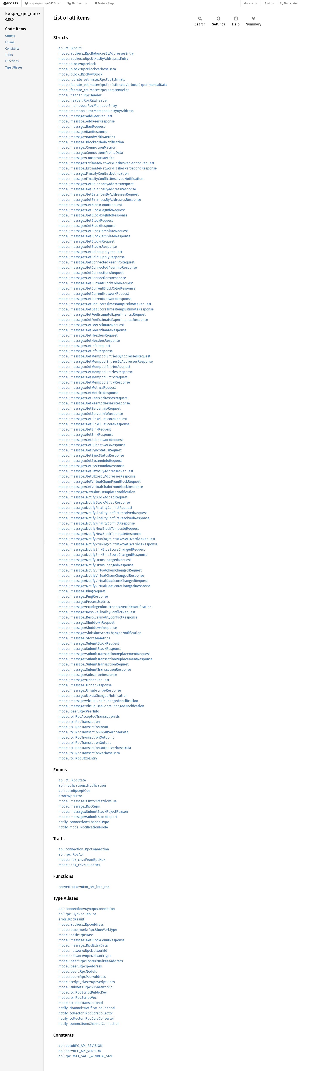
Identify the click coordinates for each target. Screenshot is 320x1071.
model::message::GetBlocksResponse (88, 247)
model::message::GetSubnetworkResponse (92, 445)
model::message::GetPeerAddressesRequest (93, 398)
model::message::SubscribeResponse (88, 675)
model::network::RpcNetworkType (85, 956)
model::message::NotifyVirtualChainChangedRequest (100, 570)
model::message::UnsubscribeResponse (90, 690)
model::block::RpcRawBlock (80, 74)
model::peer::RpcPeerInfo (79, 711)
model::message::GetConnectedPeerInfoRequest (97, 262)
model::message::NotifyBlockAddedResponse (94, 502)
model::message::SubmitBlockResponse (90, 649)
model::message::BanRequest (82, 126)
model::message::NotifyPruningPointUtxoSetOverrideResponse (108, 544)
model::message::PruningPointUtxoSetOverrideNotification (105, 607)
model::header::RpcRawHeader (83, 100)
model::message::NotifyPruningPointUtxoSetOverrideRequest (107, 539)
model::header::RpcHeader (80, 95)
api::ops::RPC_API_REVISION (81, 1046)
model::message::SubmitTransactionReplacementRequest (104, 654)
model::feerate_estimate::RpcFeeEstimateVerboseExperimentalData (113, 85)
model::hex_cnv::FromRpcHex (82, 860)
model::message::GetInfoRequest (84, 346)
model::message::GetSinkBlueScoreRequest (93, 419)
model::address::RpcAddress (81, 924)
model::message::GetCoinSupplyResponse (92, 257)
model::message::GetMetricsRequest (87, 387)
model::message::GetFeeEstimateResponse (92, 330)
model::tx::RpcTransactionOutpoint (86, 737)
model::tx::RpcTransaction (79, 722)
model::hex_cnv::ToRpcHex (80, 865)
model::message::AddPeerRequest (85, 116)
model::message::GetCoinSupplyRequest (90, 252)
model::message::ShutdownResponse (88, 628)
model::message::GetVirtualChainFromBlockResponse (101, 487)
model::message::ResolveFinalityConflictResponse (98, 617)
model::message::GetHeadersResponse (89, 341)
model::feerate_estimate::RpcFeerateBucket (94, 90)
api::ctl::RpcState (72, 780)
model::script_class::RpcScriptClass (87, 982)
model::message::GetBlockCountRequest (90, 205)
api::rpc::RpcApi (71, 854)
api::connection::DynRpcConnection (87, 909)
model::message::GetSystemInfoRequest (90, 461)
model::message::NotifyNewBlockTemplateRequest (99, 528)
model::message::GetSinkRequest (85, 429)
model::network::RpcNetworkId (83, 951)
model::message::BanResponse (83, 132)
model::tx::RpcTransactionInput (83, 727)
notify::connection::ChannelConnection (89, 1024)
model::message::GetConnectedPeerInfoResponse (98, 267)
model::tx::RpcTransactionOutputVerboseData (95, 748)
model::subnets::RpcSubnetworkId (86, 987)
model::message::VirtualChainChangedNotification (98, 701)
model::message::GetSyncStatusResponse (91, 455)
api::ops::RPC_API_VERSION (80, 1051)
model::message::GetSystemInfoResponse (91, 466)
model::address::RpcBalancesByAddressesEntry (96, 53)
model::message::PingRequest (82, 591)
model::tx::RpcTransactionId (81, 1003)
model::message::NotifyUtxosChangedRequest (95, 560)
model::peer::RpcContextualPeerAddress (91, 961)
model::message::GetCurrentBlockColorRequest (96, 283)
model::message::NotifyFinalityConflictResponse (97, 523)
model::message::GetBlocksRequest (87, 241)
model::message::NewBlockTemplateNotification (97, 492)
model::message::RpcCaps (79, 806)
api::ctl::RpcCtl (70, 48)
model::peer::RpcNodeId (78, 971)
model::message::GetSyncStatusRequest (90, 450)
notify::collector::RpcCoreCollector (86, 1013)
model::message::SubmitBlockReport (88, 817)
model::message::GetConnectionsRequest (91, 273)
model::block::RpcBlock (77, 64)
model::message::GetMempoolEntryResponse (94, 382)
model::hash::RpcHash (76, 935)
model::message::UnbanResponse (85, 685)
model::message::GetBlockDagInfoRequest (92, 210)
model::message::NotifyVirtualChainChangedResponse (101, 575)
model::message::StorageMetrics (84, 638)
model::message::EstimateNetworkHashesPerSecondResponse (108, 168)
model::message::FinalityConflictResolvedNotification (101, 179)
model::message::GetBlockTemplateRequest (93, 231)
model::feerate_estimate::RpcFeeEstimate (92, 79)
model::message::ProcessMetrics (84, 602)
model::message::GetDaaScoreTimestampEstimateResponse (106, 309)
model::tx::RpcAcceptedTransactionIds (89, 716)
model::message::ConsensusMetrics (86, 158)
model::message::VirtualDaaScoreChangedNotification (101, 706)
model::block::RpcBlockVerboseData (87, 69)
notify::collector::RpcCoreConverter (86, 1018)
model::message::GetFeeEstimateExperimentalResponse (103, 320)
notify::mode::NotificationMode (83, 827)
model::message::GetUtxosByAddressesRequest (96, 471)
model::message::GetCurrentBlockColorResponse (97, 288)
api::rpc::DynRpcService (77, 914)
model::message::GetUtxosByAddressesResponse (97, 476)
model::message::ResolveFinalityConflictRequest (97, 612)
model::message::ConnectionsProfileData (91, 153)
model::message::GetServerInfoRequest (90, 408)
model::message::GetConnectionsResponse (92, 278)
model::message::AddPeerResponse (87, 121)
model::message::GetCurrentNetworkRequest (94, 294)
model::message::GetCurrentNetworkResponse (95, 299)
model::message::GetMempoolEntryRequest (93, 377)
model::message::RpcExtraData (83, 945)
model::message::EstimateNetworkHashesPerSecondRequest (106, 163)
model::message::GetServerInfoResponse (91, 414)
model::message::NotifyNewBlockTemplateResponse (100, 534)
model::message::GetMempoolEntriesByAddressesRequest (104, 356)
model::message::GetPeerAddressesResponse (94, 403)
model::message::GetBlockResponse (87, 226)
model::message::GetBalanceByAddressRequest (96, 184)
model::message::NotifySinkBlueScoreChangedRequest (102, 549)
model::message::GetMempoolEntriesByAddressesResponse (106, 361)
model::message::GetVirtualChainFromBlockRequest (100, 481)
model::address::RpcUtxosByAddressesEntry (93, 59)
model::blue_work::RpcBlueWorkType (88, 930)
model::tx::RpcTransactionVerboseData (89, 753)
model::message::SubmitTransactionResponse (95, 669)
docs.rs (248, 3)
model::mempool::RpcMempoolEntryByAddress (96, 111)
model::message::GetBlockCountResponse (92, 940)
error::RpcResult (71, 919)
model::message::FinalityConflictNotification (94, 173)
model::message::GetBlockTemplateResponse (94, 236)
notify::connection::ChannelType (84, 822)
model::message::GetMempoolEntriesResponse (96, 372)
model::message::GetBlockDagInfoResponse (93, 215)
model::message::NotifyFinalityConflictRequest (95, 508)
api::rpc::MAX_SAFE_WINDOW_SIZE (86, 1056)
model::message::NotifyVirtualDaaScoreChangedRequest (103, 581)
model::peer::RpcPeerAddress (82, 977)
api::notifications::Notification (82, 785)
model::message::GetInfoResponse (86, 351)
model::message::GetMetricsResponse (88, 393)
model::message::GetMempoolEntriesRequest (94, 367)
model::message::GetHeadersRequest (88, 335)
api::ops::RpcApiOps (74, 791)
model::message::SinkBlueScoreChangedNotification (100, 633)
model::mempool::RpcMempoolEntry (88, 106)
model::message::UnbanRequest (84, 680)
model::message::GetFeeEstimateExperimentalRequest (102, 314)
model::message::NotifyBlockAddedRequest (93, 497)
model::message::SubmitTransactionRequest (94, 664)
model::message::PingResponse (83, 596)
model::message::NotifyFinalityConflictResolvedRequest (103, 513)
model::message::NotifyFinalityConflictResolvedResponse (104, 518)
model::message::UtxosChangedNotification (93, 696)
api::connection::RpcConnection (84, 849)
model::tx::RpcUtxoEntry (78, 758)
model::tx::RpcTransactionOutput (85, 743)
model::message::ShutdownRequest (87, 622)
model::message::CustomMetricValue (88, 801)
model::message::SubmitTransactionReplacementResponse (105, 659)
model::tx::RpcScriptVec (78, 998)
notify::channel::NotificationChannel (87, 1008)
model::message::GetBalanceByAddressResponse (97, 189)
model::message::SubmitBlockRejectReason (93, 812)
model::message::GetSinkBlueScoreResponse (94, 424)
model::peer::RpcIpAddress (80, 966)
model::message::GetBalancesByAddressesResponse (100, 200)
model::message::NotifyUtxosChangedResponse (96, 565)
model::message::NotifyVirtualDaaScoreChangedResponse (104, 586)
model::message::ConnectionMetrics (87, 147)
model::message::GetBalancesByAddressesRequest (99, 194)
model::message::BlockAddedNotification (91, 142)
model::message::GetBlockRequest (86, 220)
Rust (267, 3)
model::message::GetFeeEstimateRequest (91, 325)
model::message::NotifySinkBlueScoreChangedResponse (103, 555)
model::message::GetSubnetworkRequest (91, 440)
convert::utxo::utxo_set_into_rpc (84, 887)
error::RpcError (70, 796)
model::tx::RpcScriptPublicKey (83, 992)
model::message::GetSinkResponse (86, 434)
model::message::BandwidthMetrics (87, 137)
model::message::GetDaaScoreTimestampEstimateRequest (105, 304)
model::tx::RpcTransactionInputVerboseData (93, 732)
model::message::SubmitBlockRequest (89, 643)
